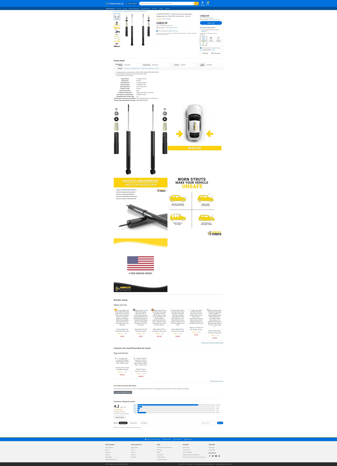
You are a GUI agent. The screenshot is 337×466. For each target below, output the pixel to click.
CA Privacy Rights (187, 452)
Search (220, 423)
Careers (161, 8)
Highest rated (133, 423)
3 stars (135, 408)
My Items (167, 8)
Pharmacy (154, 8)
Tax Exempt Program (162, 459)
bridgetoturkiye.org (173, 31)
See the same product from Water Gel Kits (212, 342)
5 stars (135, 404)
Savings (125, 8)
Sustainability (108, 457)
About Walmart (109, 447)
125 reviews (168, 18)
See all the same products (216, 381)
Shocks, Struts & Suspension (140, 11)
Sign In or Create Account (153, 439)
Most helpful (144, 423)
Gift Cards (133, 457)
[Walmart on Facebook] (210, 456)
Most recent (123, 423)
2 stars (135, 410)
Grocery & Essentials (134, 8)
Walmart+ (133, 454)
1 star (135, 412)
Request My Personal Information (191, 454)
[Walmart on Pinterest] (219, 456)
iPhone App (211, 447)
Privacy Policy (186, 450)
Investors (107, 454)
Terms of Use (186, 447)
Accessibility (160, 454)
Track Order (179, 439)
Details (213, 49)
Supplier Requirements (111, 459)
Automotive (120, 11)
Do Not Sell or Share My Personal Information (194, 457)
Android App (212, 450)
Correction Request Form (123, 392)
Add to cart (210, 23)
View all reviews (119, 417)
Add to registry (216, 53)
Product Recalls (161, 457)
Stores (132, 450)
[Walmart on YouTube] (216, 456)
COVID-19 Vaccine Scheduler (164, 447)
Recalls (158, 452)
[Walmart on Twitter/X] (213, 456)
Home (115, 11)
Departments (111, 8)
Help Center (168, 439)
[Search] (196, 3)
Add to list (205, 53)
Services (119, 8)
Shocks (156, 68)
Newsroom (108, 452)
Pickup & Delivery (145, 8)
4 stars (135, 406)
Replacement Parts (128, 11)
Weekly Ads (189, 439)
